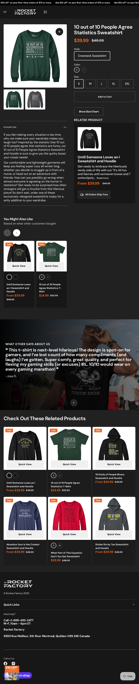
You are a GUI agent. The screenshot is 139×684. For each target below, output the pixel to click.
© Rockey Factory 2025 (16, 593)
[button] (5, 12)
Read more (103, 178)
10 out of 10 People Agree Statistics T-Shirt (50, 288)
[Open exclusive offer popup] (12, 673)
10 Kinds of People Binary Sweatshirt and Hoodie (110, 476)
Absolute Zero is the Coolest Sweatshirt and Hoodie (23, 546)
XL (113, 84)
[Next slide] (16, 232)
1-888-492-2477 (22, 620)
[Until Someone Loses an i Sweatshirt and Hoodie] (104, 163)
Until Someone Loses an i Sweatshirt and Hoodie (19, 288)
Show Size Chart (89, 111)
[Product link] (19, 274)
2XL (127, 84)
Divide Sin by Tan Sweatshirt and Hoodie (112, 546)
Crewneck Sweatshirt (92, 56)
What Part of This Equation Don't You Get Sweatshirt (66, 554)
